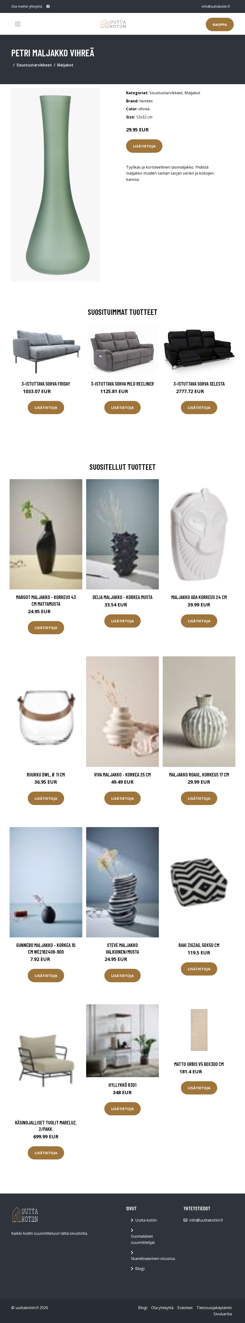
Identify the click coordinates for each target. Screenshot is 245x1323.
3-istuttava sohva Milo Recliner (122, 384)
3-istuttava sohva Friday (46, 384)
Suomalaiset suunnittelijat (143, 1239)
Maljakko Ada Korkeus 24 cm (199, 597)
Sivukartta (222, 1314)
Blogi (140, 1268)
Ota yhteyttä (162, 1307)
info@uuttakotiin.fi (216, 6)
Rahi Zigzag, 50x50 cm (198, 945)
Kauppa (220, 24)
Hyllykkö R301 (122, 1085)
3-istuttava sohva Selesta (199, 384)
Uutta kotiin (146, 1220)
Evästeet (185, 1307)
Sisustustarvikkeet (34, 65)
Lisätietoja (144, 146)
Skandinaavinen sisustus (153, 1258)
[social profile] (48, 6)
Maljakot (65, 65)
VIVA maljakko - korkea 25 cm (122, 774)
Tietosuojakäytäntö (214, 1307)
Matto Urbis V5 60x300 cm (199, 1064)
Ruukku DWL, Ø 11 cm (46, 774)
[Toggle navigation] (17, 24)
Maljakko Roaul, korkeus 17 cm (199, 774)
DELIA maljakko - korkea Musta (122, 597)
